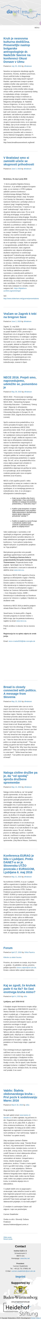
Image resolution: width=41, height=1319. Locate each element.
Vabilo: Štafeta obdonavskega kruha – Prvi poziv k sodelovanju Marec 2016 (20, 1095)
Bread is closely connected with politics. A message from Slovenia (19, 692)
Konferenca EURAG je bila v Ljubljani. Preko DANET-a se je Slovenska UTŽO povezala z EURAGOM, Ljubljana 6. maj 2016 (19, 864)
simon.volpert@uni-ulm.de (26, 968)
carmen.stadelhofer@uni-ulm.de (23, 1271)
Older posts (7, 1237)
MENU (37, 28)
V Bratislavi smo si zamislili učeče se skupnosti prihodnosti (18, 161)
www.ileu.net (25, 1258)
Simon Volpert (36, 1318)
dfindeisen (28, 66)
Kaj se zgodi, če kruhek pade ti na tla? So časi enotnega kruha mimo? (19, 989)
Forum (8, 948)
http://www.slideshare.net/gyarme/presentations (21, 299)
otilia (25, 996)
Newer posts (7, 1239)
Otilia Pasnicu (29, 952)
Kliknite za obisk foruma (12, 957)
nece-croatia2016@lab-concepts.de (22, 641)
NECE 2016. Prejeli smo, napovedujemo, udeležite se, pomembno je (20, 382)
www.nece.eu (19, 570)
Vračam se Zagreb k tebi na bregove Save (19, 315)
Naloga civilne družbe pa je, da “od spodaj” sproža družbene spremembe (20, 777)
